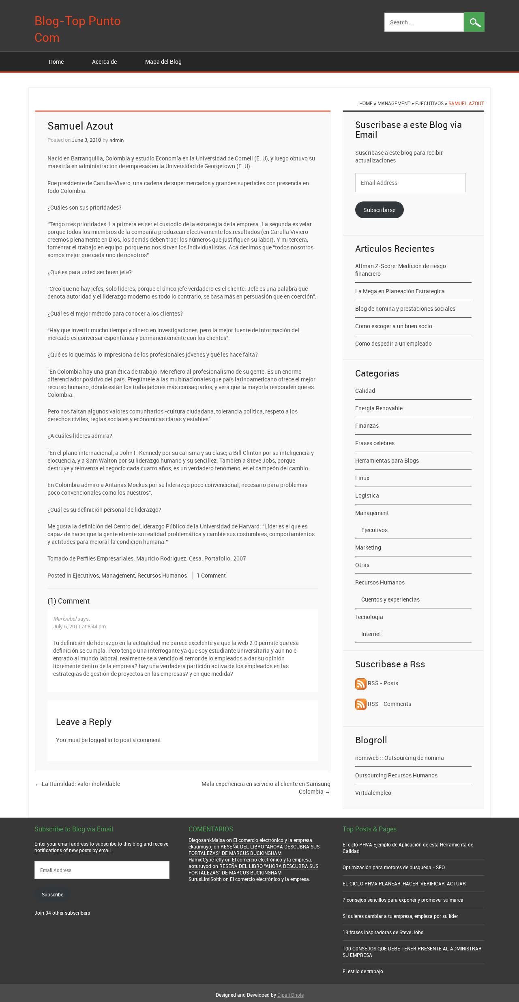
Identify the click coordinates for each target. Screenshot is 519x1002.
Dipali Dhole (290, 994)
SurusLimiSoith (205, 879)
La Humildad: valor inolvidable (77, 784)
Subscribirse (379, 210)
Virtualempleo (373, 792)
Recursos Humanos (162, 575)
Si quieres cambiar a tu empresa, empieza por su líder (400, 916)
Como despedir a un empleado (393, 343)
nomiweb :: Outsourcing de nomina (399, 758)
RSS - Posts (382, 683)
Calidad (365, 390)
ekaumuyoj (200, 846)
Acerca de (104, 61)
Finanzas (367, 425)
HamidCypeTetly (206, 859)
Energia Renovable (379, 408)
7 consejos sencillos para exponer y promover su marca (403, 899)
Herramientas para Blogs (387, 460)
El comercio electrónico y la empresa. (273, 840)
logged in (100, 740)
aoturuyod (200, 866)
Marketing (368, 547)
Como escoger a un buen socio (393, 326)
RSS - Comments (389, 704)
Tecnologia (369, 617)
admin (116, 140)
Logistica (367, 495)
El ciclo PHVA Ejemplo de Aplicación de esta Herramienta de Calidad (408, 847)
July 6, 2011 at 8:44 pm (79, 626)
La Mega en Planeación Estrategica (400, 291)
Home (56, 61)
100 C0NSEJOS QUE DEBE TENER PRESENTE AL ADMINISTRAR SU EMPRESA (412, 951)
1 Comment (211, 575)
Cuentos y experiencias (390, 599)
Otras (362, 565)
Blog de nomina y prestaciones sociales (405, 308)
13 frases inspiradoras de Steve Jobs (383, 932)
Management (393, 103)
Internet (371, 634)
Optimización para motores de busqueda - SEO (394, 867)
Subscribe (52, 894)
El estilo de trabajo (363, 971)
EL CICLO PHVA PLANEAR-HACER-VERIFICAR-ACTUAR (404, 883)
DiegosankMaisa (207, 840)
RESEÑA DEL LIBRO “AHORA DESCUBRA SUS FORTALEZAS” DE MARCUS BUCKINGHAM (254, 849)
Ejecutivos (429, 103)
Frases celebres (375, 443)
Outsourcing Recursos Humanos (396, 775)
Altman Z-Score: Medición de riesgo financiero (400, 269)
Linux (362, 478)
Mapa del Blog (163, 61)
